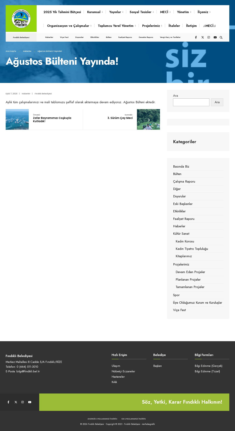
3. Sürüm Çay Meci (120, 116)
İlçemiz (203, 12)
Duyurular (79, 37)
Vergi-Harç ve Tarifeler (170, 37)
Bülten (108, 37)
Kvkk (114, 382)
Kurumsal (93, 12)
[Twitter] (202, 37)
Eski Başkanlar (183, 203)
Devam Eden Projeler (190, 272)
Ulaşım (116, 366)
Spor (176, 295)
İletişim (191, 25)
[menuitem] (95, 12)
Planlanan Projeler (188, 279)
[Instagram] (209, 37)
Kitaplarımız (184, 256)
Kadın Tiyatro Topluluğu (192, 248)
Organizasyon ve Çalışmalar (68, 25)
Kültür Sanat (181, 233)
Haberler (49, 37)
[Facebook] (196, 37)
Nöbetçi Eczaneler (123, 371)
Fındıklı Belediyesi (43, 93)
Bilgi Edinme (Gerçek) (208, 366)
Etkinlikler (94, 37)
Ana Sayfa (11, 51)
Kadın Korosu (185, 241)
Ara (175, 95)
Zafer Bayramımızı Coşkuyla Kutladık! (52, 118)
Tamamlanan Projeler (190, 287)
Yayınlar (115, 12)
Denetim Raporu (146, 37)
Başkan (157, 366)
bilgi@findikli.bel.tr (28, 371)
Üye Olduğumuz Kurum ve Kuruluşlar (197, 302)
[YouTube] (215, 37)
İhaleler (174, 25)
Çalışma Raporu (184, 181)
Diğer (177, 189)
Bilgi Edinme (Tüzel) (207, 371)
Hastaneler (118, 377)
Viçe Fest (64, 37)
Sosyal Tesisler (140, 12)
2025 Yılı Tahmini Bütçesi (62, 12)
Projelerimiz (151, 25)
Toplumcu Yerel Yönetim (115, 25)
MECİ (164, 12)
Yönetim (183, 12)
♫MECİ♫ (209, 25)
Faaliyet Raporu (125, 37)
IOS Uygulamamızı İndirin (133, 418)
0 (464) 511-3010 (27, 367)
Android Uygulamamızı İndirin (102, 418)
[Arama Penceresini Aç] (221, 37)
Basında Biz (181, 166)
